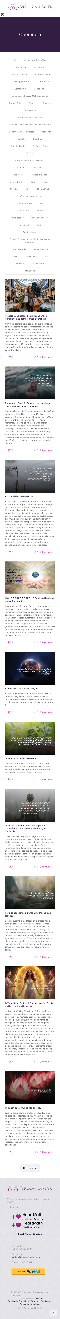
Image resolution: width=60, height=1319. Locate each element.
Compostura (20, 89)
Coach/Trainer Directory (30, 1234)
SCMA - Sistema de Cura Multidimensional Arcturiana (30, 240)
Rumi (39, 225)
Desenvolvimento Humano (30, 117)
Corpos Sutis (15, 103)
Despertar (46, 131)
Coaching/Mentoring (21, 81)
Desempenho (30, 110)
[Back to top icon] (53, 1313)
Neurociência (43, 189)
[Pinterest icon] (35, 1308)
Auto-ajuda (38, 67)
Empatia (22, 139)
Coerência (44, 81)
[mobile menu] (55, 6)
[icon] (41, 1308)
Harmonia (21, 167)
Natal (27, 189)
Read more (47, 357)
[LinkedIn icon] (31, 1308)
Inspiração (18, 174)
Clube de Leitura (43, 74)
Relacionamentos (39, 217)
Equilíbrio (37, 139)
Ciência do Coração (18, 74)
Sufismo (20, 263)
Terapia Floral (37, 263)
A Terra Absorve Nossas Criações (22, 688)
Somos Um (31, 256)
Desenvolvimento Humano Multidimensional (30, 124)
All (15, 60)
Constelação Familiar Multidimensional (30, 96)
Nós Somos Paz (24, 203)
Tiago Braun (39, 1298)
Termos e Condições (41, 1301)
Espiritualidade (18, 146)
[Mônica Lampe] (30, 6)
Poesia (40, 210)
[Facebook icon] (22, 1308)
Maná (32, 182)
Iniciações (38, 167)
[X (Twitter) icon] (25, 1308)
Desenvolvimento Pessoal (21, 131)
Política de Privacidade (18, 1301)
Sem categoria (19, 249)
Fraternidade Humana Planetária (30, 160)
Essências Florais (41, 146)
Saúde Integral (30, 232)
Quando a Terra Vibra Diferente (20, 758)
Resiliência (24, 225)
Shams (15, 256)
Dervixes (47, 103)
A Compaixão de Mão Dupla (19, 496)
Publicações (18, 217)
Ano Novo (21, 67)
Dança (32, 103)
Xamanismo (30, 271)
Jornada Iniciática (38, 174)
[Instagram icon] (38, 1308)
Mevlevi (46, 182)
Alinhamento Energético (35, 60)
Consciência (40, 89)
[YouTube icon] (28, 1308)
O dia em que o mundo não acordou (23, 1107)
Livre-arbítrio (16, 182)
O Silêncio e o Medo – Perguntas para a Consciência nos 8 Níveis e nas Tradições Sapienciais (26, 828)
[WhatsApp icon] (19, 1308)
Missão (13, 189)
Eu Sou (30, 153)
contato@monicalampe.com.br (26, 1257)
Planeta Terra (23, 210)
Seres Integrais (41, 249)
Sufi (46, 256)
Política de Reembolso (30, 1304)
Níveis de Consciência (30, 196)
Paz (41, 203)
